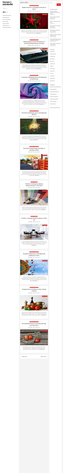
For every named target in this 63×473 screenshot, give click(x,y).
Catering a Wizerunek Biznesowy (55, 86)
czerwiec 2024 (52, 63)
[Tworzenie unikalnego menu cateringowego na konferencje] (34, 91)
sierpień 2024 (52, 58)
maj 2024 (51, 66)
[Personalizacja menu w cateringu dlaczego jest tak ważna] (34, 337)
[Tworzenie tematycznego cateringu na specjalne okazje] (34, 162)
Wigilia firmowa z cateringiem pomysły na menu (34, 8)
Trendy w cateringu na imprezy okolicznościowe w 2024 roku (34, 184)
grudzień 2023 (52, 78)
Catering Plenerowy (6, 25)
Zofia (31, 45)
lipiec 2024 (52, 61)
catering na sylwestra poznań (55, 107)
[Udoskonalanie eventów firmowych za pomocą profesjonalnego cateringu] (34, 55)
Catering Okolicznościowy (7, 15)
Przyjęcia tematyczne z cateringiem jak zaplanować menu (34, 254)
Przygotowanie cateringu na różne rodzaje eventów (34, 290)
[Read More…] (39, 33)
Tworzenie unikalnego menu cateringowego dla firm (34, 113)
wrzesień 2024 (52, 56)
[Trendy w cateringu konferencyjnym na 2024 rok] (34, 232)
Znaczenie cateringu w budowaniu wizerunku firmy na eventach (55, 12)
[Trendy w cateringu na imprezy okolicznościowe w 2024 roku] (34, 197)
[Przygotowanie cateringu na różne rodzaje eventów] (34, 303)
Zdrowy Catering (5, 21)
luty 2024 (51, 73)
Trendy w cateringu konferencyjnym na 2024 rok (34, 219)
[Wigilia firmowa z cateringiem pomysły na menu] (34, 21)
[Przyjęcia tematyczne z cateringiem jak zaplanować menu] (34, 267)
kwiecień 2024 (52, 68)
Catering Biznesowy (6, 17)
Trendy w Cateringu (6, 23)
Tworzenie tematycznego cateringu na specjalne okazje (34, 149)
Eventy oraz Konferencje (6, 19)
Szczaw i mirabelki (8, 3)
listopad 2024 (52, 51)
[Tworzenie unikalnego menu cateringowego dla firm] (34, 126)
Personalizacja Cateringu (7, 27)
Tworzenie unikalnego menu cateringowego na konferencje (34, 78)
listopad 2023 (52, 80)
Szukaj (51, 2)
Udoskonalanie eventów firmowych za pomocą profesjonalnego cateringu (34, 42)
